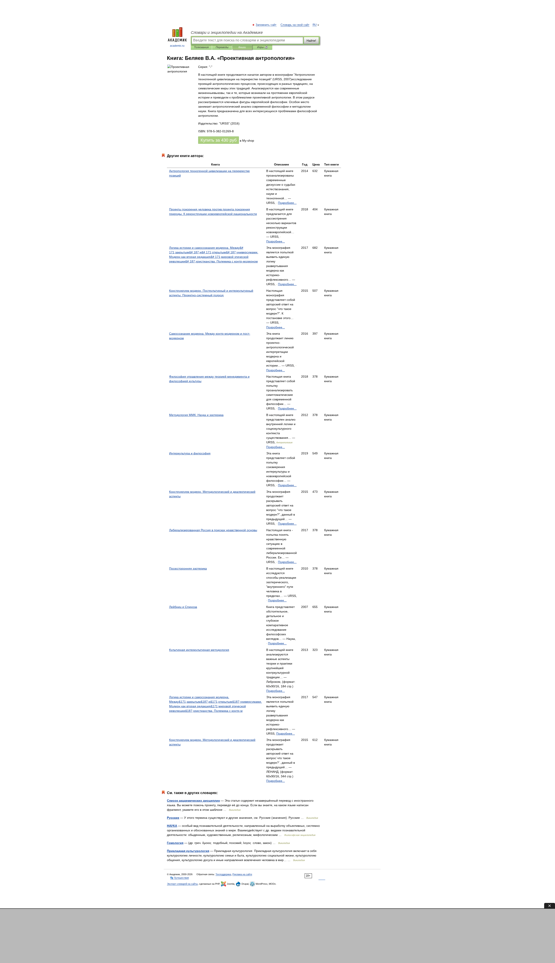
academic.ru (177, 45)
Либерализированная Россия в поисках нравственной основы (213, 530)
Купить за (219, 140)
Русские (173, 817)
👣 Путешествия (179, 877)
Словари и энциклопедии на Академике (227, 32)
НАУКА (172, 825)
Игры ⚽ (262, 47)
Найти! (311, 40)
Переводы (222, 47)
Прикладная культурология (188, 851)
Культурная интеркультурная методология (199, 650)
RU (315, 24)
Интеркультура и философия (190, 453)
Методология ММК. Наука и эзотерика (196, 415)
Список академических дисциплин (193, 800)
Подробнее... (287, 203)
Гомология (175, 843)
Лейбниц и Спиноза (183, 607)
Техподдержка (223, 874)
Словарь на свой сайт (295, 24)
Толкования (201, 47)
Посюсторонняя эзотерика (188, 568)
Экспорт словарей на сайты (182, 884)
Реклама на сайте (242, 874)
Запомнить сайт (266, 24)
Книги (242, 47)
